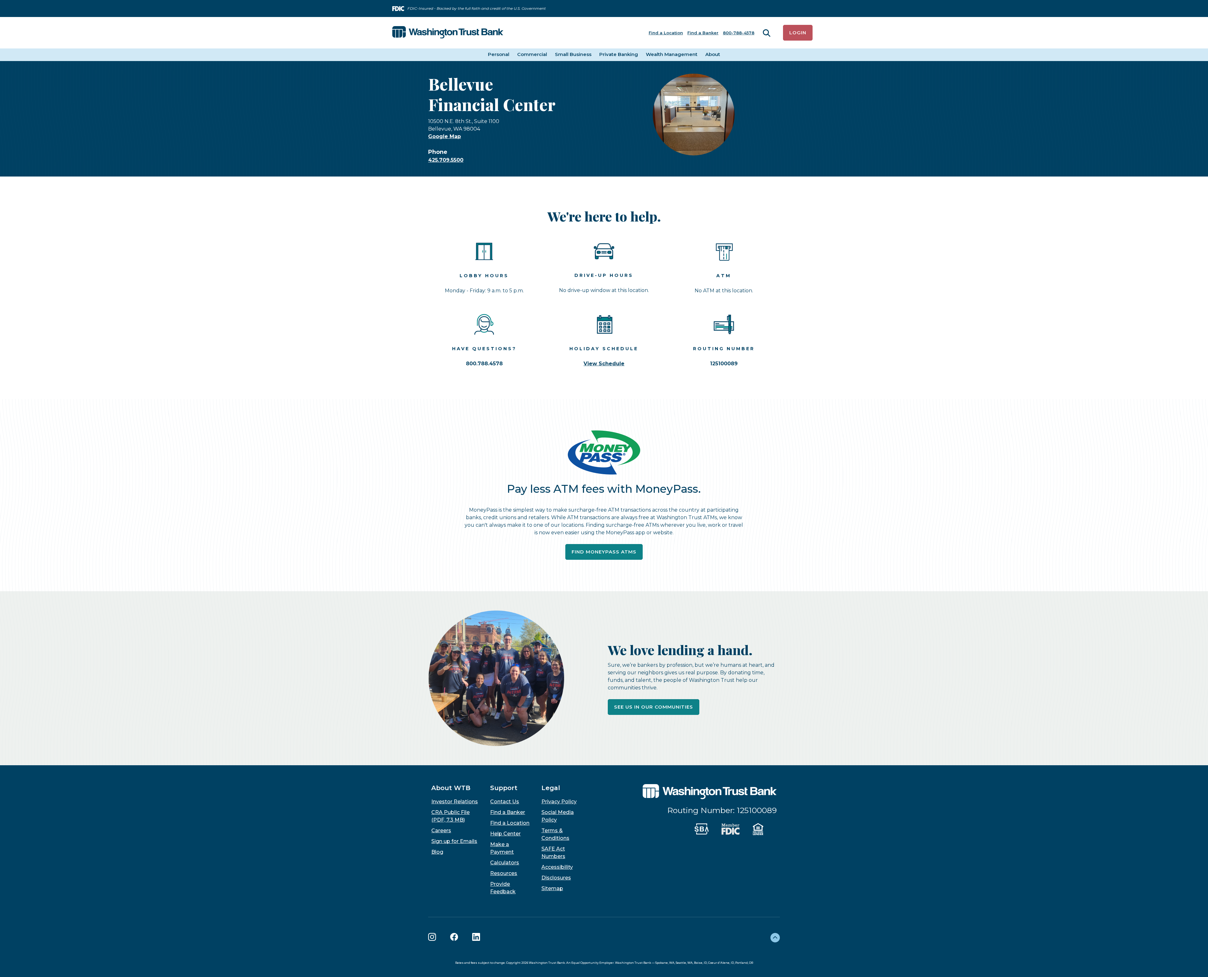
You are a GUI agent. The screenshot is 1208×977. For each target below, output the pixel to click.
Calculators (504, 863)
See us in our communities (653, 707)
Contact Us (504, 802)
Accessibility (557, 867)
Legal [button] (550, 788)
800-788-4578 (738, 32)
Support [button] (503, 788)
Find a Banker (703, 32)
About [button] (712, 54)
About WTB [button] (450, 788)
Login (797, 33)
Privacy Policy (559, 802)
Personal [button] (498, 54)
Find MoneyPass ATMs (607, 551)
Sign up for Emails (454, 841)
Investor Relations (454, 802)
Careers (441, 831)
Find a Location (666, 32)
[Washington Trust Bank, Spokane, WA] (447, 32)
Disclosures (556, 878)
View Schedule (604, 364)
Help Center (505, 834)
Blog (437, 852)
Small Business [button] (573, 54)
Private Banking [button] (618, 54)
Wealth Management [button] (671, 54)
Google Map (444, 136)
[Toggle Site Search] (766, 33)
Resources (503, 873)
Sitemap (552, 888)
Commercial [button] (532, 54)
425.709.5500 (445, 160)
